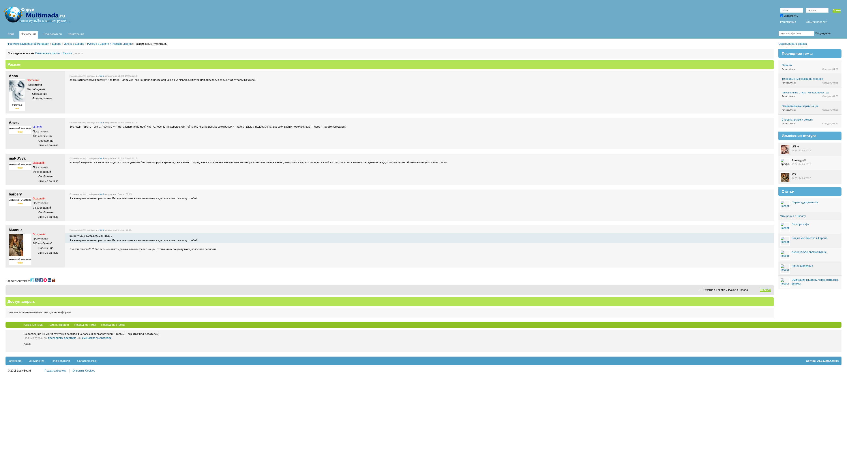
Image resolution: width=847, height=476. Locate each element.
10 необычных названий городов (802, 78)
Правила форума (55, 370)
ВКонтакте (765, 33)
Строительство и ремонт (797, 119)
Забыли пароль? (816, 22)
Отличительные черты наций (800, 106)
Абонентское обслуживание (809, 252)
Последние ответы (113, 324)
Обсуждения (37, 361)
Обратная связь (87, 361)
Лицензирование (802, 266)
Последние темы (85, 324)
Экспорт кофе (800, 224)
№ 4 (101, 194)
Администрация (59, 324)
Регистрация (788, 22)
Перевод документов (805, 202)
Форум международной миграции (28, 43)
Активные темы (33, 324)
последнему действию (62, 338)
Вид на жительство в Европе (809, 238)
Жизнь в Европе (74, 43)
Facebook (771, 33)
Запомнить (791, 15)
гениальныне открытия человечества (805, 92)
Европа (56, 43)
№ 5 (101, 230)
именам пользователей (97, 338)
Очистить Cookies (84, 370)
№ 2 (101, 122)
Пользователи (61, 361)
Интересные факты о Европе (53, 53)
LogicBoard (15, 361)
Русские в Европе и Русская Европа (109, 43)
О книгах (787, 65)
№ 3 (101, 158)
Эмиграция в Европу (793, 216)
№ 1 (101, 76)
